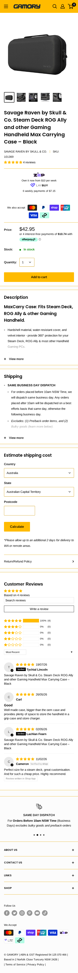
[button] (13, 162)
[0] (70, 6)
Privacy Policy (35, 964)
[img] (25, 664)
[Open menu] (6, 6)
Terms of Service (15, 964)
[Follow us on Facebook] (7, 913)
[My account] (63, 6)
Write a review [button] (39, 609)
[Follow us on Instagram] (22, 913)
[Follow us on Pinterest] (29, 913)
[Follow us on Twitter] (14, 913)
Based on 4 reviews (17, 595)
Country (9, 464)
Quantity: (10, 262)
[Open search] (55, 6)
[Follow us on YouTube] (37, 913)
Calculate (17, 526)
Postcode (10, 501)
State (7, 483)
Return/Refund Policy (18, 561)
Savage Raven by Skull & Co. (25, 151)
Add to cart (39, 277)
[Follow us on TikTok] (45, 913)
